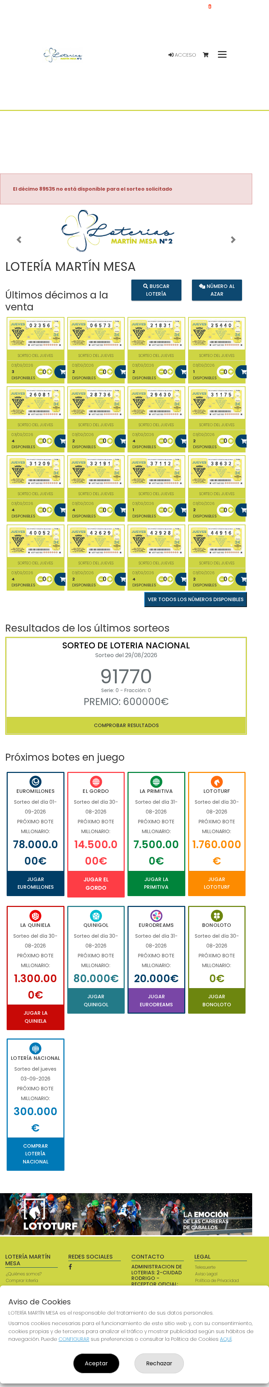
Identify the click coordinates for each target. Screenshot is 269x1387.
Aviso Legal (206, 1274)
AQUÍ (226, 1339)
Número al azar (220, 290)
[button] (19, 239)
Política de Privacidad (217, 1280)
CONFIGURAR (73, 1339)
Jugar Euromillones (36, 883)
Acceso (184, 54)
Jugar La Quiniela (35, 1016)
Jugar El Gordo (96, 884)
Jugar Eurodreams (156, 1000)
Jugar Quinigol (96, 1000)
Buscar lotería (158, 290)
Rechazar (159, 1363)
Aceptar (96, 1363)
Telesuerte (205, 1267)
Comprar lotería (22, 1280)
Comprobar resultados (126, 725)
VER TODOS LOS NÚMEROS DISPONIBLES (195, 599)
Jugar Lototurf (217, 883)
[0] (209, 55)
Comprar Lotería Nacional (35, 1153)
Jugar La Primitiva (156, 883)
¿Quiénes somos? (24, 1274)
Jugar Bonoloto (216, 1000)
